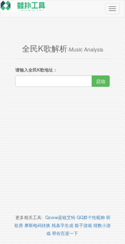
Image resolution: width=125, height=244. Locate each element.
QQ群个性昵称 (91, 217)
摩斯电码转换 (37, 225)
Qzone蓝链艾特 (60, 217)
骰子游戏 (83, 225)
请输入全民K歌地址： (36, 69)
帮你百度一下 (65, 233)
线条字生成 (62, 225)
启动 (100, 81)
